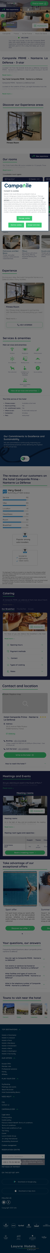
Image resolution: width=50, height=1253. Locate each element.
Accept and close (34, 225)
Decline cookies (16, 225)
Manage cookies (24, 218)
